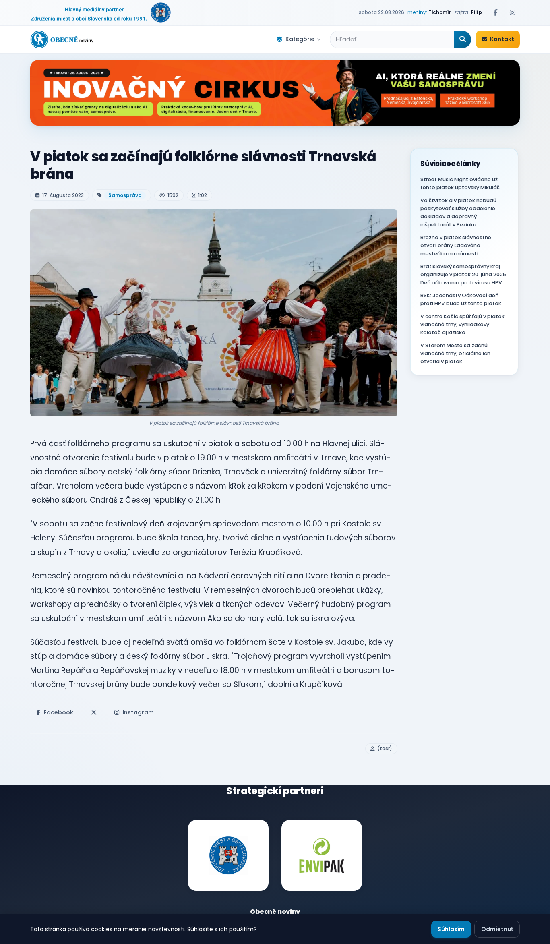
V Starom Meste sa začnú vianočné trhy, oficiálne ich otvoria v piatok (455, 353)
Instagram (138, 712)
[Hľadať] (462, 39)
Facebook (58, 712)
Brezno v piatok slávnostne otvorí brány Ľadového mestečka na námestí (455, 245)
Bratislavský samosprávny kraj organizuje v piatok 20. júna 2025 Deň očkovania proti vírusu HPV (463, 274)
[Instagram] (512, 12)
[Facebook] (495, 12)
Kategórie (299, 39)
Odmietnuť (497, 929)
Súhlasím (451, 929)
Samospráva (125, 195)
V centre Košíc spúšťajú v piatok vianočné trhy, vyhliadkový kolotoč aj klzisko (462, 324)
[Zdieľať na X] (94, 712)
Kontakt (502, 39)
